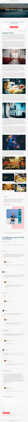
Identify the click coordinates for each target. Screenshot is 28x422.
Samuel (7, 261)
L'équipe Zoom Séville (7, 370)
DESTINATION (3, 2)
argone (5, 271)
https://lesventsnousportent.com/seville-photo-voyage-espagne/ (14, 324)
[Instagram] (14, 418)
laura (5, 250)
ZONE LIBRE (8, 2)
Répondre (4, 246)
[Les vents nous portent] (10, 1)
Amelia (5, 292)
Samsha (5, 310)
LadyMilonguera (6, 241)
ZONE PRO (18, 2)
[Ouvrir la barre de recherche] (26, 2)
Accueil (3, 18)
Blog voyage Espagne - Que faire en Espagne (10, 18)
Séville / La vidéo (8, 190)
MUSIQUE (13, 2)
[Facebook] (13, 418)
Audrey (5, 349)
